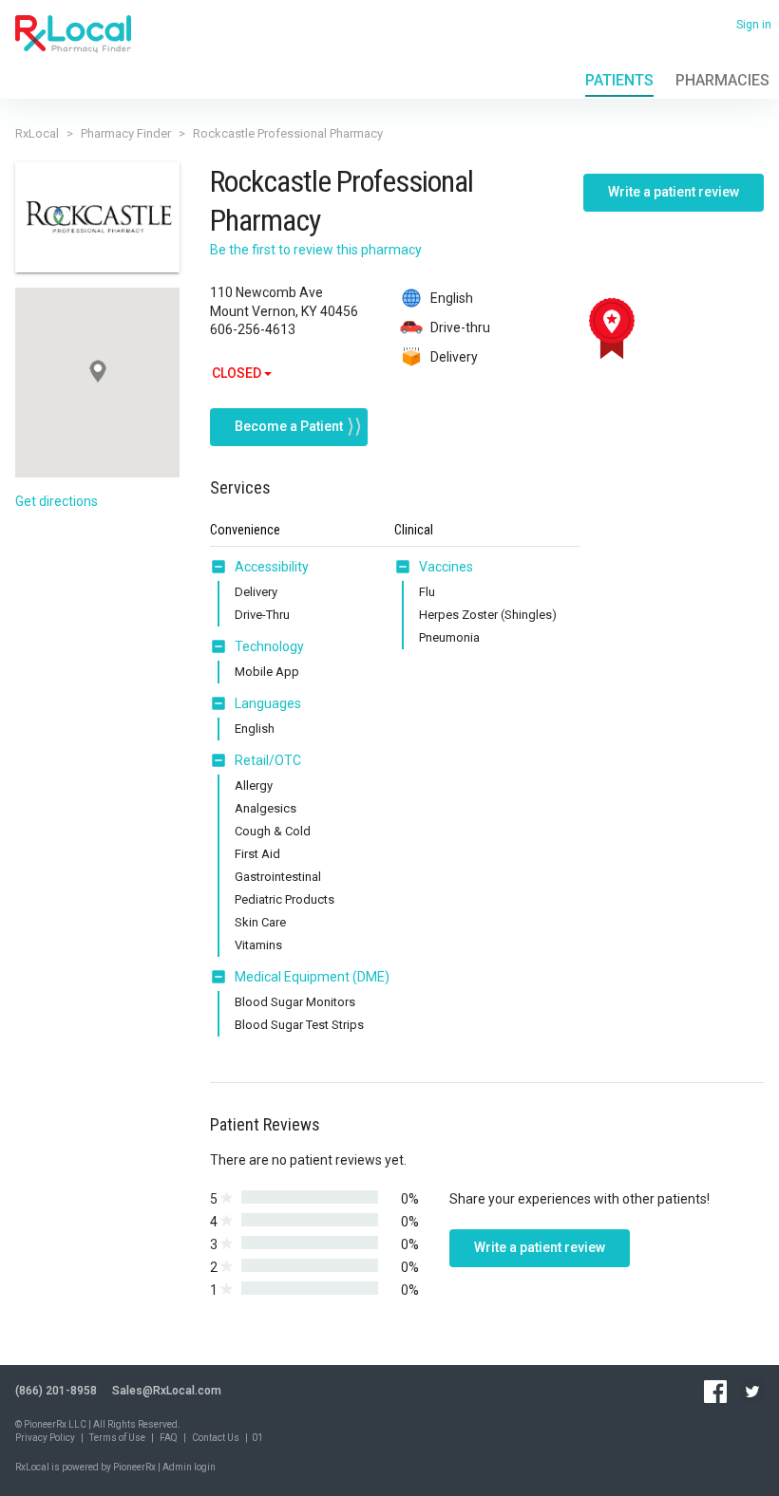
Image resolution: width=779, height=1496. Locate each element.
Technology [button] (269, 646)
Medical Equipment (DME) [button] (312, 976)
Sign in (753, 24)
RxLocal (37, 133)
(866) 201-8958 (56, 1390)
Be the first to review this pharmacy (316, 249)
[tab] (259, 567)
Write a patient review (673, 191)
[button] (222, 566)
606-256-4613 (252, 329)
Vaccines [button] (446, 566)
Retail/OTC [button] (268, 760)
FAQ (169, 1437)
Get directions (56, 501)
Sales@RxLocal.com (166, 1390)
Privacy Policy (45, 1437)
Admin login (189, 1467)
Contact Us (215, 1437)
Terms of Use (117, 1437)
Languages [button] (268, 703)
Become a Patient (289, 426)
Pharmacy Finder (126, 133)
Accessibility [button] (272, 566)
